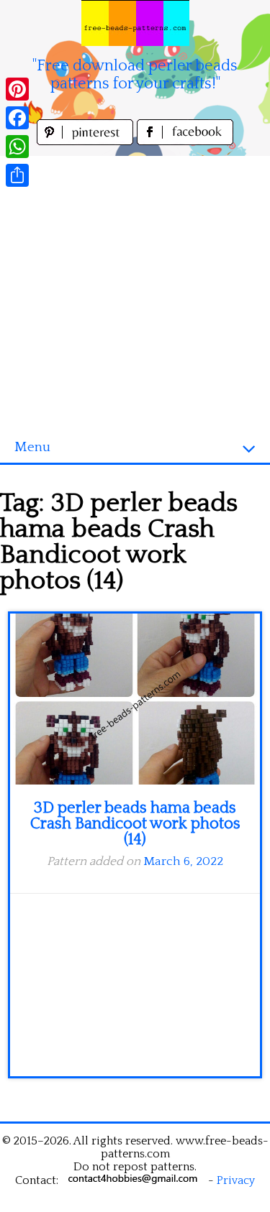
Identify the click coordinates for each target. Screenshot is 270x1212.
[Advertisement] (135, 290)
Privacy (236, 1180)
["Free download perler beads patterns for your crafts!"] (135, 23)
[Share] (17, 175)
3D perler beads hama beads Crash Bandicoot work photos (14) (135, 823)
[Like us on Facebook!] (185, 141)
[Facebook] (17, 117)
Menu (32, 447)
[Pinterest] (17, 89)
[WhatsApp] (17, 146)
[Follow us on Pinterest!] (87, 141)
